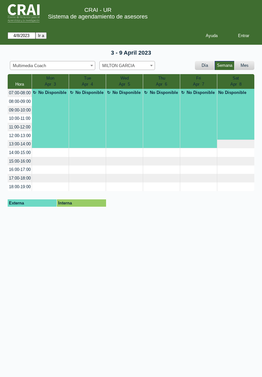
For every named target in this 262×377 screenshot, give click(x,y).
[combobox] (52, 65)
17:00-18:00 (20, 178)
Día (205, 65)
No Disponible (52, 92)
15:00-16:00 (20, 161)
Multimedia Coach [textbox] (29, 65)
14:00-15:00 (20, 152)
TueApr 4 (87, 81)
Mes (245, 65)
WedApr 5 (124, 81)
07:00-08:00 (20, 92)
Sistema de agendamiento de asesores (98, 16)
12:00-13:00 (20, 135)
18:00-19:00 (20, 186)
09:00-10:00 (20, 110)
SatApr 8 (236, 81)
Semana (224, 65)
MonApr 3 (50, 81)
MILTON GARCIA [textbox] (118, 65)
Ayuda (212, 35)
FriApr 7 (198, 81)
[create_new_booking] (235, 144)
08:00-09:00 (20, 101)
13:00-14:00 (20, 144)
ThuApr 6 (161, 81)
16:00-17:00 (20, 169)
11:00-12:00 (19, 127)
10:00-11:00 (19, 118)
